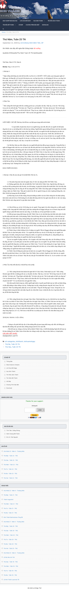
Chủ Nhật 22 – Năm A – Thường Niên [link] (14, 490)
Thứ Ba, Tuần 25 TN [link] (12, 344)
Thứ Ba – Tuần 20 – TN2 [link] (10, 544)
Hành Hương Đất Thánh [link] (13, 433)
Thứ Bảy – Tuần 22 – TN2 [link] (11, 455)
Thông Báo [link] (9, 361)
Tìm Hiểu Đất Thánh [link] (8, 25)
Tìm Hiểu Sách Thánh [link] (54, 20)
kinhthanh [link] (19, 341)
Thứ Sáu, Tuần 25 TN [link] (13, 347)
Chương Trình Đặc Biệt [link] (32, 25)
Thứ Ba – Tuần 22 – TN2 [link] (10, 473)
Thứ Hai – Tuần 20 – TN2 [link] (11, 548)
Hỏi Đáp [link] (21, 25)
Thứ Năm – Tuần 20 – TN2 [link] (11, 535)
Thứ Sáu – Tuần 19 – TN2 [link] (11, 562)
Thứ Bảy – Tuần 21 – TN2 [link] (11, 495)
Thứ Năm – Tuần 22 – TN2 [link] (11, 464)
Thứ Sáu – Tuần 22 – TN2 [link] (11, 460)
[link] (66, 11)
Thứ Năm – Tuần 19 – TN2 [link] (11, 566)
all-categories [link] (10, 341)
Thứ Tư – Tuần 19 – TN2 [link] (10, 570)
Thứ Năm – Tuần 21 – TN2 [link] (11, 504)
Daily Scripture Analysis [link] (10, 20)
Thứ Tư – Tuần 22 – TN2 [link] (10, 469)
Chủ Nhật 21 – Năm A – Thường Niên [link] (14, 521)
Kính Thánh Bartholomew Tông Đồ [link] (13, 517)
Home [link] (3, 32)
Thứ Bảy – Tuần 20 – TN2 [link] (11, 526)
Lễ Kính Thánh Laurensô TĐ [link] (11, 579)
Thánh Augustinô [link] (8, 499)
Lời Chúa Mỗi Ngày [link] (25, 20)
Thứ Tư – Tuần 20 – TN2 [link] (10, 539)
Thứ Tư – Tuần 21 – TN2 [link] (10, 508)
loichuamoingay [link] (29, 341)
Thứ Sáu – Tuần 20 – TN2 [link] (11, 530)
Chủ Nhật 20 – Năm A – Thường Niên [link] (14, 553)
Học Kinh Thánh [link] (38, 20)
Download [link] (45, 25)
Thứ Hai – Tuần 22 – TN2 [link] (11, 478)
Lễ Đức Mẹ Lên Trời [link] (9, 557)
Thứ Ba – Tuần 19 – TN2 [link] (10, 575)
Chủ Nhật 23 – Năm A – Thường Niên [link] (14, 451)
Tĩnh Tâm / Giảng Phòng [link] (13, 430)
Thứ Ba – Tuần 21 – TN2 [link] (10, 513)
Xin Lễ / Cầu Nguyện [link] (12, 437)
